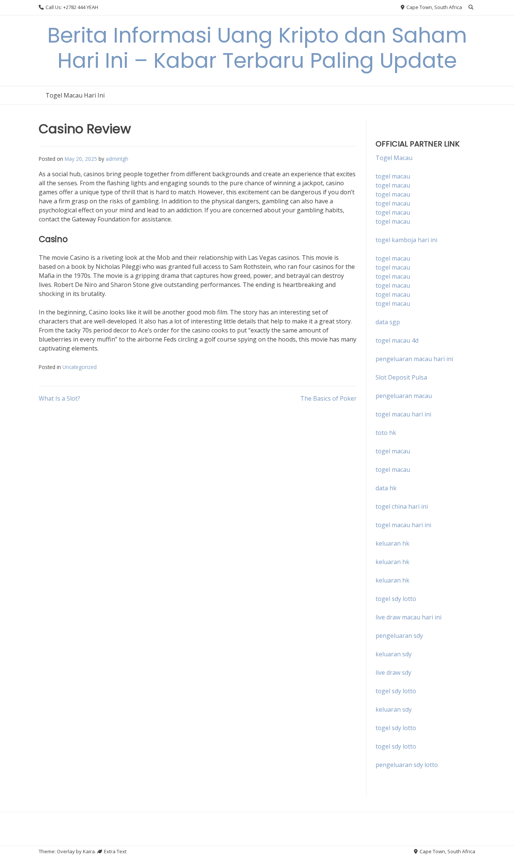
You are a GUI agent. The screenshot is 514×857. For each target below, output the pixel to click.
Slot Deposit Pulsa (401, 377)
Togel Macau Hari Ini (75, 95)
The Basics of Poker (328, 398)
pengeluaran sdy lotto (407, 765)
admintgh (117, 158)
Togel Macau (394, 158)
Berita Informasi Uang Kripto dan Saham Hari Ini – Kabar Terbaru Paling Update (257, 47)
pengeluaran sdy (399, 635)
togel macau (393, 185)
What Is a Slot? (59, 398)
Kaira (89, 851)
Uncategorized (79, 367)
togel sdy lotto (396, 691)
